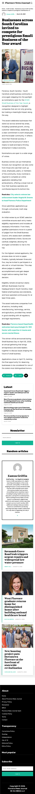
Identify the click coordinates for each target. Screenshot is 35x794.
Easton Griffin (10, 14)
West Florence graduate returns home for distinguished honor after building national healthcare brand (18, 401)
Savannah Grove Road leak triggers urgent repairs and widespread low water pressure (16, 392)
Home (3, 9)
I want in (17, 443)
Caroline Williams (10, 672)
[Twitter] (17, 515)
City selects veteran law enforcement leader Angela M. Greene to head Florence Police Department (17, 197)
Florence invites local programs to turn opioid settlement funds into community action (16, 417)
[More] (26, 375)
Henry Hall (7, 566)
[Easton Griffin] (4, 14)
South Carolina (10, 9)
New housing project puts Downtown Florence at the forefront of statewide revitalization (18, 409)
